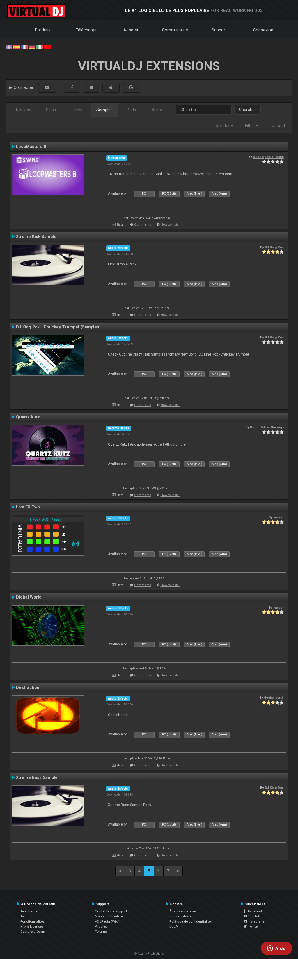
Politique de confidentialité (190, 921)
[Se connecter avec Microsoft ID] (91, 87)
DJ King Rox (274, 247)
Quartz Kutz (28, 417)
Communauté (175, 30)
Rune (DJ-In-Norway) (267, 427)
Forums (101, 932)
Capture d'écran (32, 932)
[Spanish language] (16, 46)
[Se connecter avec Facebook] (72, 87)
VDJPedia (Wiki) (107, 921)
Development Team (268, 157)
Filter (250, 125)
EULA (173, 926)
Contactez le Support (111, 911)
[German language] (32, 46)
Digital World (29, 597)
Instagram (255, 921)
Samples (104, 110)
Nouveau (24, 110)
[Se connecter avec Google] (131, 87)
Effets (78, 110)
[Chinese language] (47, 46)
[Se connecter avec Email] (47, 87)
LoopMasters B (31, 146)
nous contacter (181, 916)
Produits (43, 30)
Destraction (27, 687)
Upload (278, 125)
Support (219, 30)
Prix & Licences (31, 926)
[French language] (24, 46)
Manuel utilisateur (109, 916)
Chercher (247, 109)
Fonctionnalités (32, 921)
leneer (278, 517)
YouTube (254, 916)
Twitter (253, 926)
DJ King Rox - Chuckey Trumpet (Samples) (58, 327)
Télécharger (87, 30)
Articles (101, 926)
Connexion (263, 30)
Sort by (223, 125)
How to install (170, 224)
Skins (51, 110)
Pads (131, 110)
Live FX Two (28, 507)
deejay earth (274, 698)
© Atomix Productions (149, 954)
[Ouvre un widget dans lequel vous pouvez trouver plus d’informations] (276, 949)
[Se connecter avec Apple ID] (111, 87)
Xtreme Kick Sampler (37, 236)
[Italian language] (39, 46)
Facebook (254, 911)
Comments (142, 224)
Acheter (131, 30)
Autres (158, 110)
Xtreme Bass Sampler (37, 777)
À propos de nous (183, 911)
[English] (9, 46)
